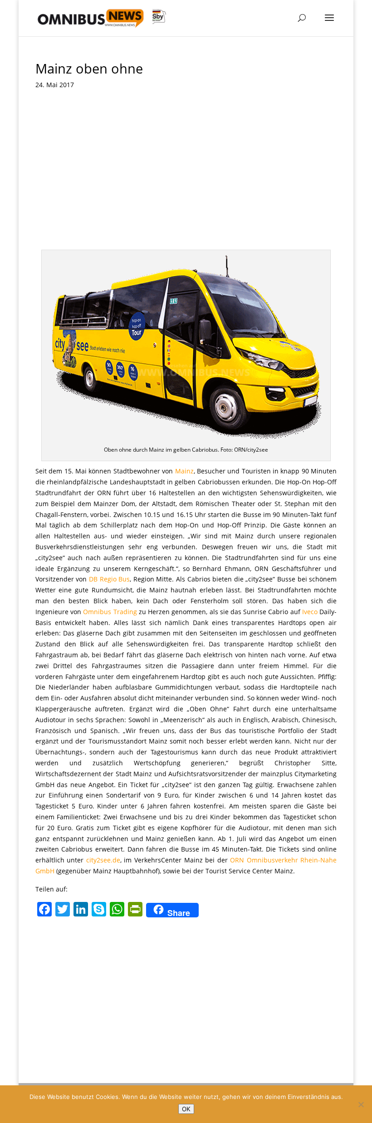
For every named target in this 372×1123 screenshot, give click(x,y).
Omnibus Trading (110, 611)
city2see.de (103, 860)
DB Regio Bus (109, 579)
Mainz (184, 471)
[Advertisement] (186, 181)
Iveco (310, 611)
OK (186, 1109)
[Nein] (360, 1104)
